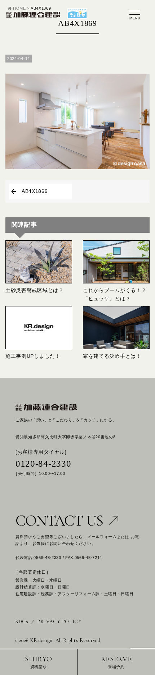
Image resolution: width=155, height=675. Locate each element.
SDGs (21, 622)
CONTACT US (59, 521)
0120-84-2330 (43, 463)
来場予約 (116, 662)
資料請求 (38, 662)
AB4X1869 (35, 191)
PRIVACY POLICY (59, 622)
